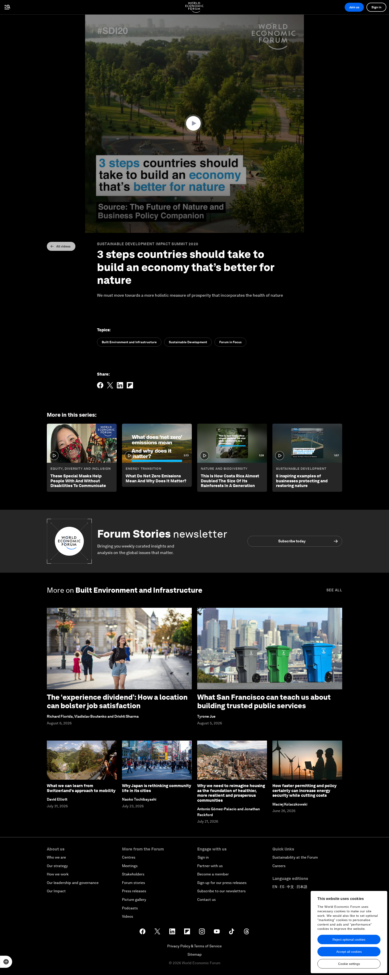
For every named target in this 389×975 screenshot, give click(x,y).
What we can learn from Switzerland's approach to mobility (81, 788)
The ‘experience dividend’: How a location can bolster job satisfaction (117, 701)
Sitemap (195, 954)
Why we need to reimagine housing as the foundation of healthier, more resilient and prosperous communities (231, 793)
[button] (194, 123)
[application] (194, 123)
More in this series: (72, 415)
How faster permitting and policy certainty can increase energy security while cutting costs (304, 790)
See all (334, 590)
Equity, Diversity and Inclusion (80, 468)
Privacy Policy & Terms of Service (194, 946)
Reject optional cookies (348, 939)
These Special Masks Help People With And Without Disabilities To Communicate (78, 481)
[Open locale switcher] (6, 962)
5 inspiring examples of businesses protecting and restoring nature (302, 481)
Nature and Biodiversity (224, 468)
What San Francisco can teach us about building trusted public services (264, 701)
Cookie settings (349, 964)
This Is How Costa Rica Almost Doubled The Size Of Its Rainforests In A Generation (230, 481)
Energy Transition (143, 468)
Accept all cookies (349, 951)
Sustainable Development (301, 468)
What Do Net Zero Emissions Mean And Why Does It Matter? (156, 478)
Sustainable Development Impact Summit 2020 (148, 244)
